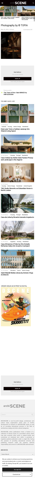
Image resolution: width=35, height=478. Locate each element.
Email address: (17, 72)
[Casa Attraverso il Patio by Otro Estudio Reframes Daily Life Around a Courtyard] (17, 230)
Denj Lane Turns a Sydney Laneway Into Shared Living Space (10, 18)
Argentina (12, 241)
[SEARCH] (33, 3)
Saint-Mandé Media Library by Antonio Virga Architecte (17, 274)
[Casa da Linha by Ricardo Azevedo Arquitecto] (17, 203)
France (19, 270)
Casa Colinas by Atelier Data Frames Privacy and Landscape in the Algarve (17, 159)
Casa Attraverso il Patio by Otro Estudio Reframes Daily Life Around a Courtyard (15, 245)
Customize (16, 474)
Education (13, 270)
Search (32, 415)
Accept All (17, 469)
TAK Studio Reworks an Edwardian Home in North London (16, 189)
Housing (10, 126)
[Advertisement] (17, 352)
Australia (4, 126)
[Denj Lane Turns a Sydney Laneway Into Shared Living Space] (10, 11)
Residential (25, 126)
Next (34, 13)
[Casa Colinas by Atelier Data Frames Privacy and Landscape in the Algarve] (17, 144)
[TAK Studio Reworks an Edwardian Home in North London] (17, 172)
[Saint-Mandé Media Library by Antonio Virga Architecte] (17, 259)
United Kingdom (28, 186)
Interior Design (17, 126)
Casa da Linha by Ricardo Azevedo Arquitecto (17, 217)
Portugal (18, 155)
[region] (17, 467)
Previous (1, 13)
